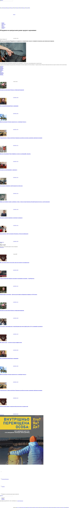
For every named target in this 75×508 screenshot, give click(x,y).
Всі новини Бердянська (5, 479)
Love (19, 507)
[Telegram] (11, 7)
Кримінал (3, 486)
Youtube (47, 507)
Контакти (3, 499)
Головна (3, 22)
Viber (42, 507)
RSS (68, 507)
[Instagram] (7, 7)
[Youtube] (16, 7)
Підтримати (3, 27)
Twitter (64, 507)
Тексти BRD (3, 24)
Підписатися (2, 247)
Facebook (24, 507)
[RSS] (29, 7)
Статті (3, 26)
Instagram (31, 507)
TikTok (52, 507)
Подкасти (3, 25)
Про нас (3, 498)
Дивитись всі (2, 242)
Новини (3, 23)
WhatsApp (58, 507)
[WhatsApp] (23, 7)
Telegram (37, 507)
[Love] (1, 7)
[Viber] (14, 7)
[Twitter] (26, 7)
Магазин (3, 28)
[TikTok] (19, 7)
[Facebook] (4, 7)
